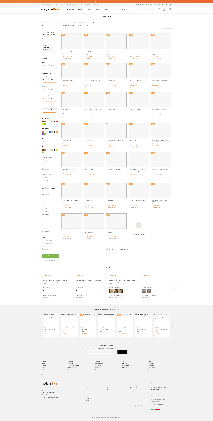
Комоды (45, 41)
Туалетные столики (48, 47)
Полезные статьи (88, 4)
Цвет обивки (45, 128)
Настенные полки (48, 43)
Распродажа (123, 9)
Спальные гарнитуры (48, 25)
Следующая (124, 249)
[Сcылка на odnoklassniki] (133, 406)
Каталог (87, 387)
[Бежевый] (50, 121)
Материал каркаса (47, 200)
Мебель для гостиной (48, 30)
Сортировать (166, 30)
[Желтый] (43, 124)
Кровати (88, 9)
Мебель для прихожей (48, 32)
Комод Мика (46, 297)
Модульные (151, 365)
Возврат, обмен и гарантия (92, 394)
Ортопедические (46, 374)
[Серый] (52, 121)
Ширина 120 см (80, 25)
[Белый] (47, 121)
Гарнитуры (151, 363)
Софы (43, 369)
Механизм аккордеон (47, 372)
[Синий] (50, 132)
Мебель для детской (47, 28)
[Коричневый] (45, 121)
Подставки (46, 54)
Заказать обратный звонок (142, 4)
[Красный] (57, 121)
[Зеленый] (45, 124)
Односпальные (72, 363)
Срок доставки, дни (47, 107)
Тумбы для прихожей (48, 49)
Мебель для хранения (48, 38)
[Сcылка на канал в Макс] (135, 406)
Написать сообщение (158, 404)
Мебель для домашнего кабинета (48, 35)
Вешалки (45, 56)
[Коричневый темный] (43, 121)
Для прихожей (125, 367)
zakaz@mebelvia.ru (134, 392)
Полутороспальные (73, 365)
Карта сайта (110, 396)
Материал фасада (47, 157)
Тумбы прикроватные (48, 51)
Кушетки (44, 367)
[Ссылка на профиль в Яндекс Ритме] (141, 406)
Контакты (96, 4)
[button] (71, 77)
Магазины (109, 390)
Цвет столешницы (47, 139)
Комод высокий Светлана (116, 297)
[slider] (42, 67)
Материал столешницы (48, 188)
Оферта (87, 398)
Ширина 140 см (89, 25)
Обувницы (45, 45)
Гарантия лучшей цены (113, 392)
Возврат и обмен (74, 4)
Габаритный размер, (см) (49, 73)
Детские (97, 367)
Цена (45, 62)
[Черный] (54, 121)
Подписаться (122, 352)
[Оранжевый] (57, 132)
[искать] (153, 10)
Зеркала (44, 58)
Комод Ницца (79, 297)
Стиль (43, 237)
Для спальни (124, 369)
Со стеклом (72, 25)
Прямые (44, 363)
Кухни (114, 9)
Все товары (70, 9)
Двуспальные (72, 367)
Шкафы (106, 9)
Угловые (44, 365)
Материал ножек (46, 220)
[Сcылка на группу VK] (130, 406)
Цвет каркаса (45, 147)
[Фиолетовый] (43, 134)
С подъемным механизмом (75, 369)
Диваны (80, 9)
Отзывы (87, 400)
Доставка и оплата (64, 4)
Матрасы (97, 9)
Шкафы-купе (124, 363)
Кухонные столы (152, 367)
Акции (81, 4)
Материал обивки (47, 174)
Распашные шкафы (126, 365)
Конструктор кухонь (153, 369)
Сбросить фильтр (50, 260)
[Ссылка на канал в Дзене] (138, 406)
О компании (56, 4)
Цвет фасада (45, 118)
